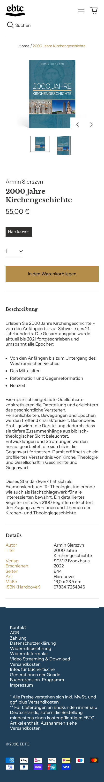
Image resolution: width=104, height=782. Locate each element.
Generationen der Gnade (35, 674)
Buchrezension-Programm (37, 679)
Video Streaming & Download (40, 659)
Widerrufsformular (29, 653)
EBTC (24, 744)
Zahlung (18, 638)
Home (24, 46)
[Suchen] (10, 25)
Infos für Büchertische (32, 669)
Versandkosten (25, 664)
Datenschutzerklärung (33, 643)
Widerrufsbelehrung (30, 648)
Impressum (21, 685)
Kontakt (18, 627)
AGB (14, 632)
